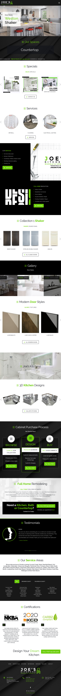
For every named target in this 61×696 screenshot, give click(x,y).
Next (59, 285)
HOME (9, 664)
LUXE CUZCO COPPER (11, 335)
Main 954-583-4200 (30, 678)
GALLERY (44, 664)
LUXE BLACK (30, 335)
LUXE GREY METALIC (49, 335)
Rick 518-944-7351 (30, 681)
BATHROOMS (31, 664)
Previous (2, 285)
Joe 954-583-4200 (30, 680)
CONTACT (50, 664)
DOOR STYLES (16, 664)
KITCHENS (23, 664)
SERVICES (38, 664)
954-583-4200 (10, 678)
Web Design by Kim (30, 692)
